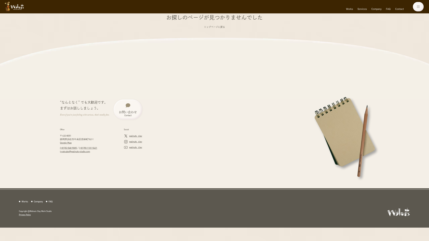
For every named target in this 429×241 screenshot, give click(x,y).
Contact (399, 9)
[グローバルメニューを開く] (418, 6)
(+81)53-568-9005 (68, 147)
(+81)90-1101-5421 (88, 147)
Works (349, 9)
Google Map (66, 142)
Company (376, 9)
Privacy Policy (25, 214)
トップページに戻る (214, 27)
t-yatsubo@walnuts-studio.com (75, 151)
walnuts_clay (135, 135)
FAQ (388, 9)
